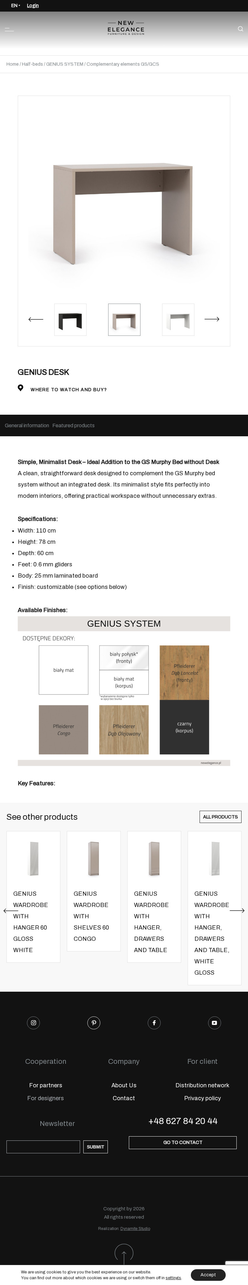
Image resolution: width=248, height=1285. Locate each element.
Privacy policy (202, 1098)
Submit (95, 1146)
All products (220, 817)
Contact (124, 1098)
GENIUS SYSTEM (64, 64)
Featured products (73, 425)
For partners (45, 1085)
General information (27, 425)
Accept (208, 1274)
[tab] (27, 425)
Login (33, 5)
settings (173, 1278)
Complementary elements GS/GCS (123, 64)
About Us (124, 1085)
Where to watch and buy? (68, 389)
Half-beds (32, 64)
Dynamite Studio (135, 1228)
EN (14, 5)
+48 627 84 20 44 (183, 1121)
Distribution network (202, 1085)
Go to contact (182, 1142)
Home (12, 64)
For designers (45, 1098)
